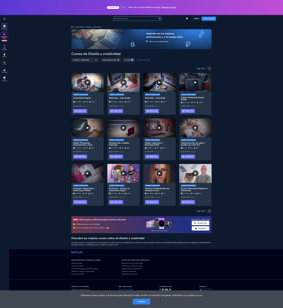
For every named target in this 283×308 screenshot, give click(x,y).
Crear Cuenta (208, 18)
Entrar (196, 18)
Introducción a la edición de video (131, 266)
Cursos (127, 60)
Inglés (4, 48)
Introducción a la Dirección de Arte (132, 263)
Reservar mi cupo (169, 7)
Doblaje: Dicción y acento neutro (131, 269)
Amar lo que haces (77, 266)
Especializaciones (109, 60)
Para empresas (4, 80)
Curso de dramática (77, 274)
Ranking (4, 56)
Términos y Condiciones (126, 289)
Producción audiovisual (128, 271)
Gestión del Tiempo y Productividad (82, 271)
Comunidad (4, 72)
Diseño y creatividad (81, 60)
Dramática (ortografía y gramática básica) (84, 269)
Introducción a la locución (129, 274)
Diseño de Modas (76, 263)
